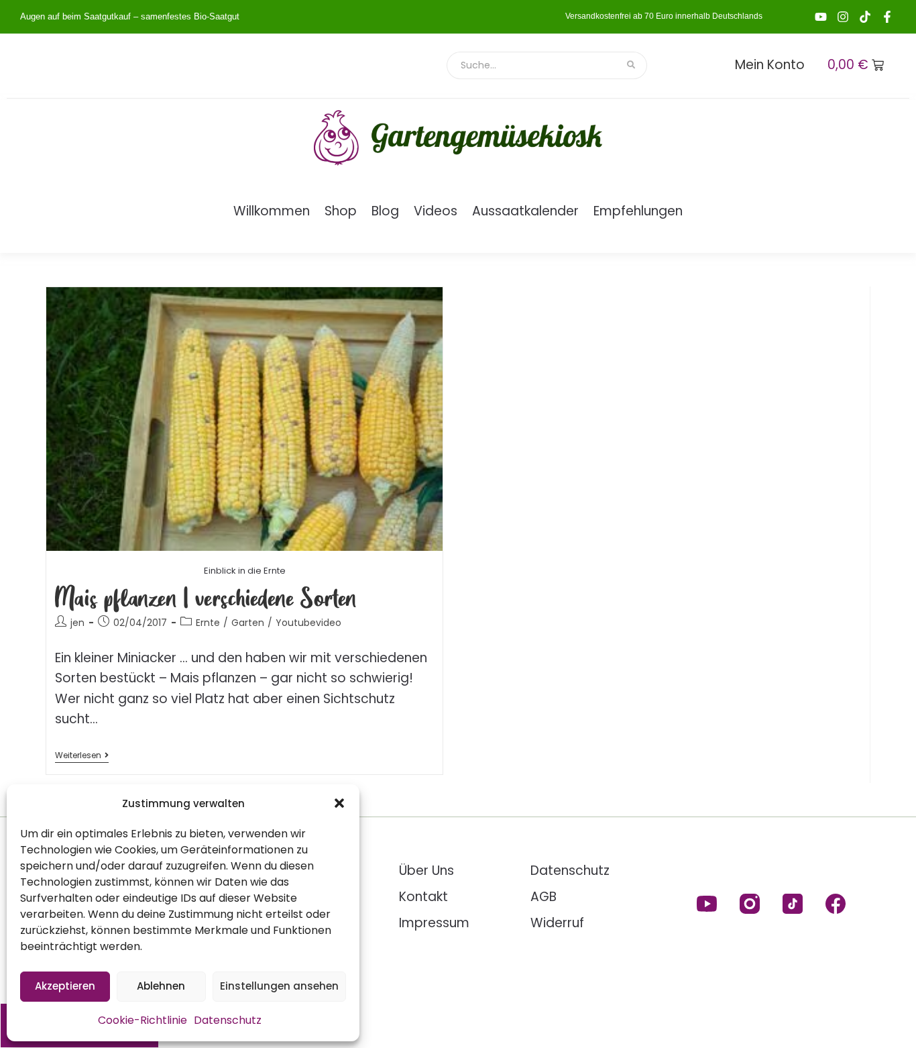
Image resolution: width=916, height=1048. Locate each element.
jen (77, 622)
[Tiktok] (865, 17)
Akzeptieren (65, 986)
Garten (247, 622)
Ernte (208, 622)
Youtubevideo (308, 622)
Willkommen (271, 211)
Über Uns (426, 870)
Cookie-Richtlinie (142, 1020)
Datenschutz (228, 1020)
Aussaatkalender (525, 211)
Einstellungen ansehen (279, 986)
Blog (385, 211)
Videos (435, 211)
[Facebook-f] (887, 17)
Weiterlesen (82, 756)
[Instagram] (843, 17)
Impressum (434, 923)
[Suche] (632, 65)
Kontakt (423, 897)
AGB (543, 897)
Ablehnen (161, 986)
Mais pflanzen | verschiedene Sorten (206, 597)
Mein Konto (770, 65)
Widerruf (557, 923)
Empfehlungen (638, 211)
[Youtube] (821, 17)
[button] (339, 803)
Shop (341, 211)
